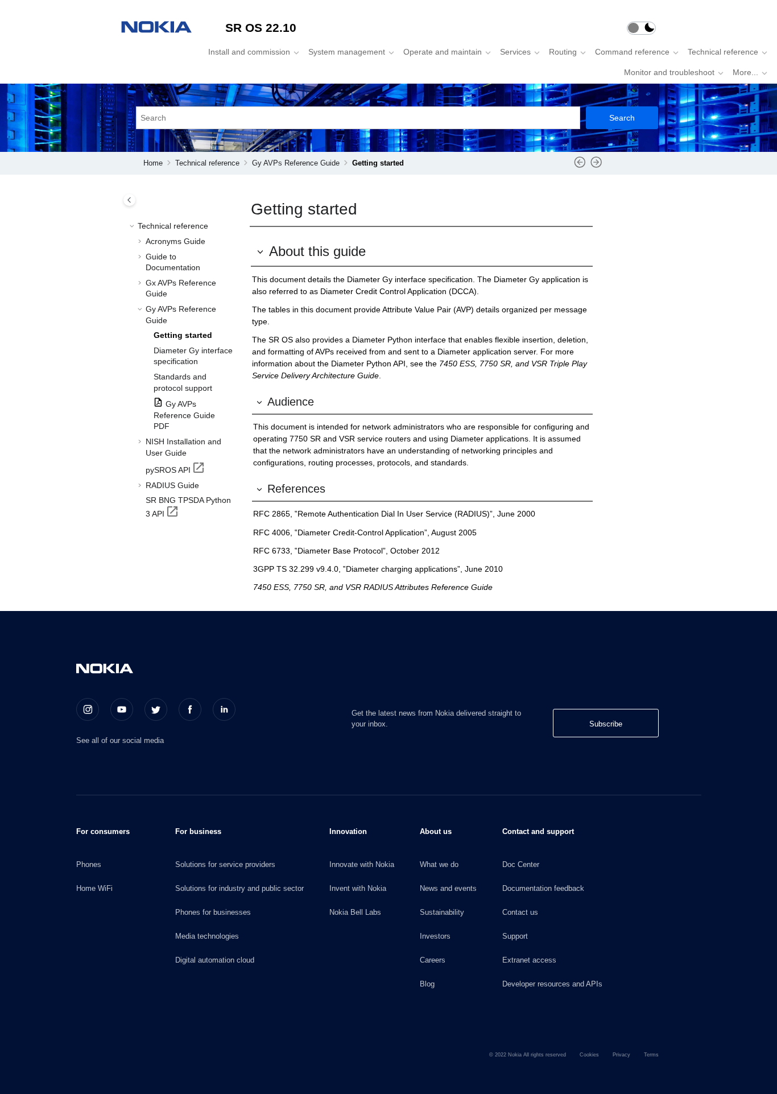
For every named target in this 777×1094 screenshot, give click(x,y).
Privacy (621, 1055)
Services (515, 51)
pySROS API (168, 469)
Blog (427, 984)
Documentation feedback (543, 888)
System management (346, 51)
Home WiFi (94, 888)
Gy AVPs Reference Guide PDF (184, 414)
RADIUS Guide (172, 484)
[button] (133, 226)
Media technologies (207, 936)
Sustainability (442, 912)
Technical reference (723, 51)
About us (436, 831)
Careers (432, 960)
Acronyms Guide (175, 240)
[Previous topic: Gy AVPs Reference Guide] (580, 166)
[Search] (622, 117)
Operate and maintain (442, 51)
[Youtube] (122, 709)
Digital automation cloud (214, 960)
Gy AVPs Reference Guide (296, 163)
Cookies (589, 1055)
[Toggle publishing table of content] (129, 200)
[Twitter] (156, 709)
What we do (439, 864)
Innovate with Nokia (361, 864)
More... (745, 72)
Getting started (378, 163)
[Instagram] (87, 709)
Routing (563, 51)
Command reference (632, 51)
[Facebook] (190, 709)
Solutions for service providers (225, 864)
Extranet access (529, 960)
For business (198, 831)
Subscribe (605, 724)
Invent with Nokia (357, 888)
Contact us (520, 912)
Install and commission (249, 51)
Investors (435, 936)
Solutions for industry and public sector (239, 888)
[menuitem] (250, 52)
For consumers (103, 831)
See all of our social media (120, 740)
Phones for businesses (213, 912)
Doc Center (520, 864)
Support (515, 936)
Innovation (348, 831)
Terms (651, 1055)
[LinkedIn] (224, 709)
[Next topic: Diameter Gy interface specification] (596, 166)
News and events (448, 888)
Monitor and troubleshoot (669, 72)
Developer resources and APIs (552, 984)
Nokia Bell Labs (355, 912)
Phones (88, 864)
